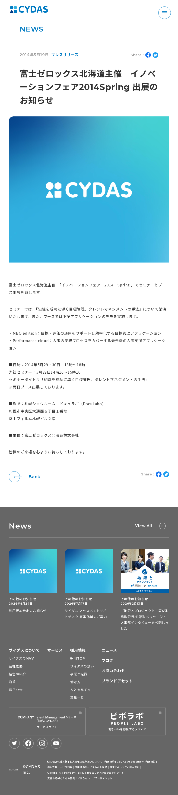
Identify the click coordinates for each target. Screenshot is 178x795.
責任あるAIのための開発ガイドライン (68, 778)
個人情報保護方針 (57, 761)
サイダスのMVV (21, 658)
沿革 (12, 682)
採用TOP (77, 658)
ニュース (109, 650)
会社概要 (15, 666)
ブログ (107, 660)
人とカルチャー (82, 690)
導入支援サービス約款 (59, 767)
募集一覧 (77, 698)
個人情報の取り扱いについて (86, 761)
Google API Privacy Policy (65, 772)
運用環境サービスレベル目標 (91, 767)
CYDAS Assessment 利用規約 (136, 761)
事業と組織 (78, 674)
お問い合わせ (113, 671)
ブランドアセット (117, 681)
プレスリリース (65, 55)
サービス (55, 650)
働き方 (75, 682)
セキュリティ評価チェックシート (105, 772)
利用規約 (109, 761)
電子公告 (15, 690)
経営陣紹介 (17, 674)
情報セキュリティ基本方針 (125, 767)
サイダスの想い (82, 666)
